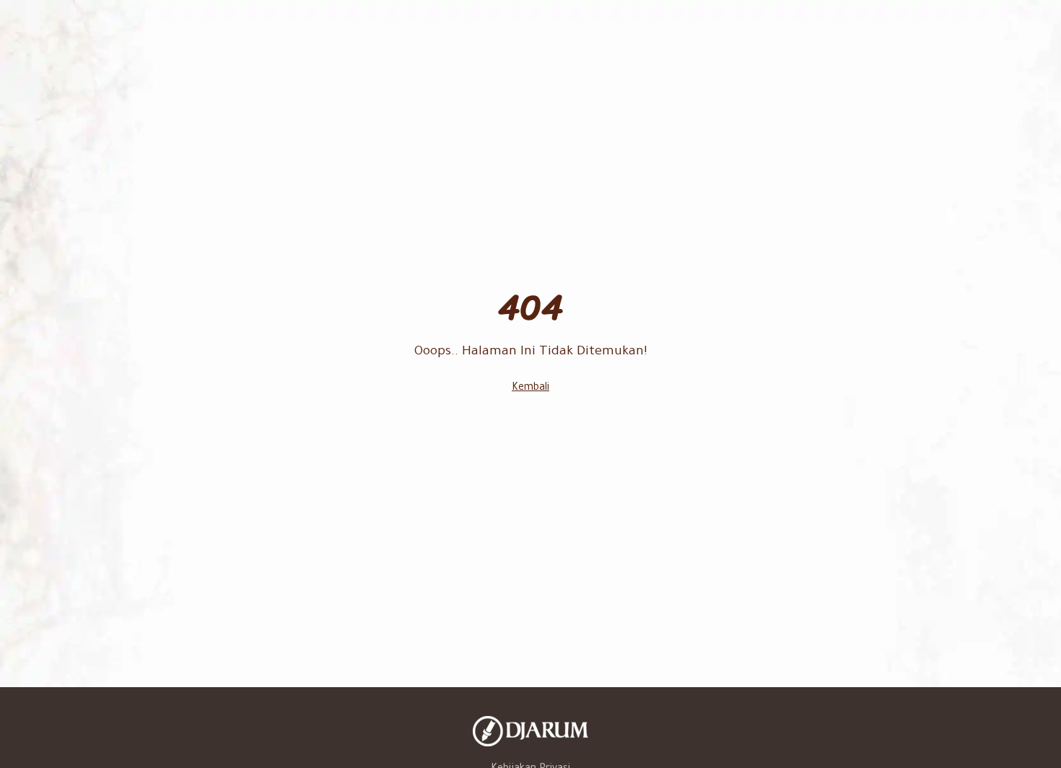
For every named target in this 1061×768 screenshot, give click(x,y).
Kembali (530, 388)
